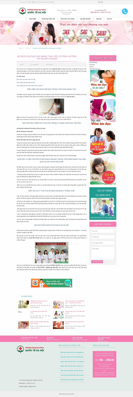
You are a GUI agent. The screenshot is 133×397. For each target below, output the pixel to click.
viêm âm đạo (28, 48)
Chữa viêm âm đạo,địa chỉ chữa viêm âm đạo (70, 371)
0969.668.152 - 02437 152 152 (27, 383)
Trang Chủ (21, 48)
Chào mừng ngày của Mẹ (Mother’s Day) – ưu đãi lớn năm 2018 (75, 301)
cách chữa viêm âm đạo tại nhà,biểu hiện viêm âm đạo (70, 357)
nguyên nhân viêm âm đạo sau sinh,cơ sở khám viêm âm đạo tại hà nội (70, 366)
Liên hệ (98, 19)
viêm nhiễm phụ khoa (95, 69)
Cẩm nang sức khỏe (67, 19)
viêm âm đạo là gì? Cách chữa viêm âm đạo (75, 312)
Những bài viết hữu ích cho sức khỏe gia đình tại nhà (38, 301)
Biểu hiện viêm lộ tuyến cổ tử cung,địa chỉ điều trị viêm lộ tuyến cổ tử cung (71, 353)
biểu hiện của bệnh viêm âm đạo (26, 79)
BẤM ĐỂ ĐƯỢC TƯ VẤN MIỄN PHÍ (102, 218)
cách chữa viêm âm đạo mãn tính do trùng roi (30, 85)
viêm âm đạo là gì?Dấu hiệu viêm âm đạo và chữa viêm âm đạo (71, 375)
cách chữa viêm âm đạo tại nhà (26, 82)
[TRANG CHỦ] (22, 19)
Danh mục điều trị (48, 19)
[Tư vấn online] (110, 2)
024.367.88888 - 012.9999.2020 (104, 193)
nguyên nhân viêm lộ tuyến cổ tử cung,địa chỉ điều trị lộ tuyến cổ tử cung (71, 362)
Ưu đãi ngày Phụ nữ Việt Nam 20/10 (38, 312)
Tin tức (109, 19)
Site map (100, 2)
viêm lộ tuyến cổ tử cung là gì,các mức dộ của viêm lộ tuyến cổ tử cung (70, 380)
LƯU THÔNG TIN (97, 261)
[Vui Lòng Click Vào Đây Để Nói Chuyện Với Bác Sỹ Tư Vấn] (102, 83)
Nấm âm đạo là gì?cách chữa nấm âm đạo (74, 322)
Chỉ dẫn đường (85, 19)
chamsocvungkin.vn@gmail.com (27, 386)
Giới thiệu (32, 19)
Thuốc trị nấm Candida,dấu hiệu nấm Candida (39, 322)
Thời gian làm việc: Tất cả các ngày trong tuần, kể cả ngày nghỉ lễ (37, 2)
